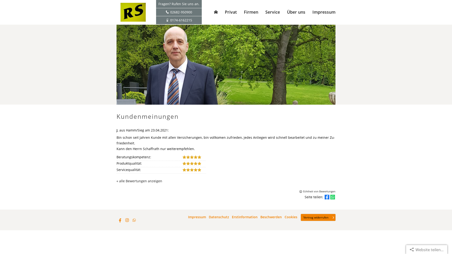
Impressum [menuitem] (323, 12)
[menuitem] (216, 12)
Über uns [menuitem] (296, 12)
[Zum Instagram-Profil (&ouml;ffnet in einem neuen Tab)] (127, 220)
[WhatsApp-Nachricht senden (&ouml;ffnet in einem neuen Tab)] (134, 220)
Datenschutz (219, 217)
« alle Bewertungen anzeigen (139, 181)
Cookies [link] (291, 217)
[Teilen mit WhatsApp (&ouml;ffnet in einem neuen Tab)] (332, 197)
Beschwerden (271, 217)
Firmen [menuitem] (251, 12)
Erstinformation (245, 217)
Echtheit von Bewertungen (319, 191)
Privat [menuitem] (231, 12)
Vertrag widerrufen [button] (315, 217)
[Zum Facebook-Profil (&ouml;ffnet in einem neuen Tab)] (120, 220)
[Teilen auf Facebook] (327, 197)
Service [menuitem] (272, 12)
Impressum (197, 217)
